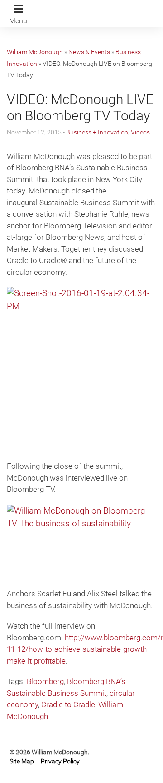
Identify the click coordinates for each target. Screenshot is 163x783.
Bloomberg (45, 681)
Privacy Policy (60, 761)
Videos (140, 132)
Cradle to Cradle (68, 704)
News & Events (89, 51)
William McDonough (35, 51)
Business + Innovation (97, 132)
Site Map (22, 761)
